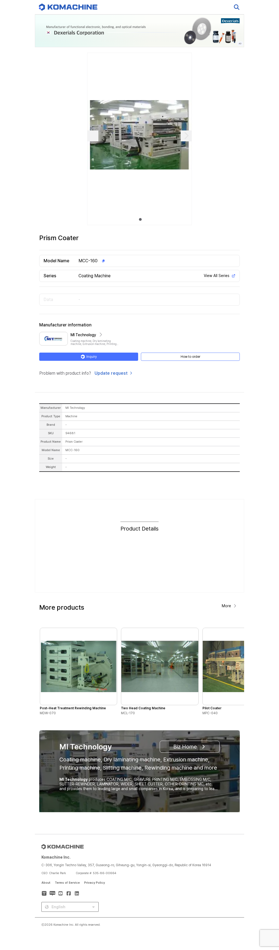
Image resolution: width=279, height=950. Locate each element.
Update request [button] (111, 373)
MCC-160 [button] (88, 260)
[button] (264, 903)
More (226, 606)
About (45, 883)
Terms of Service (67, 883)
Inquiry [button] (91, 357)
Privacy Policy (94, 883)
